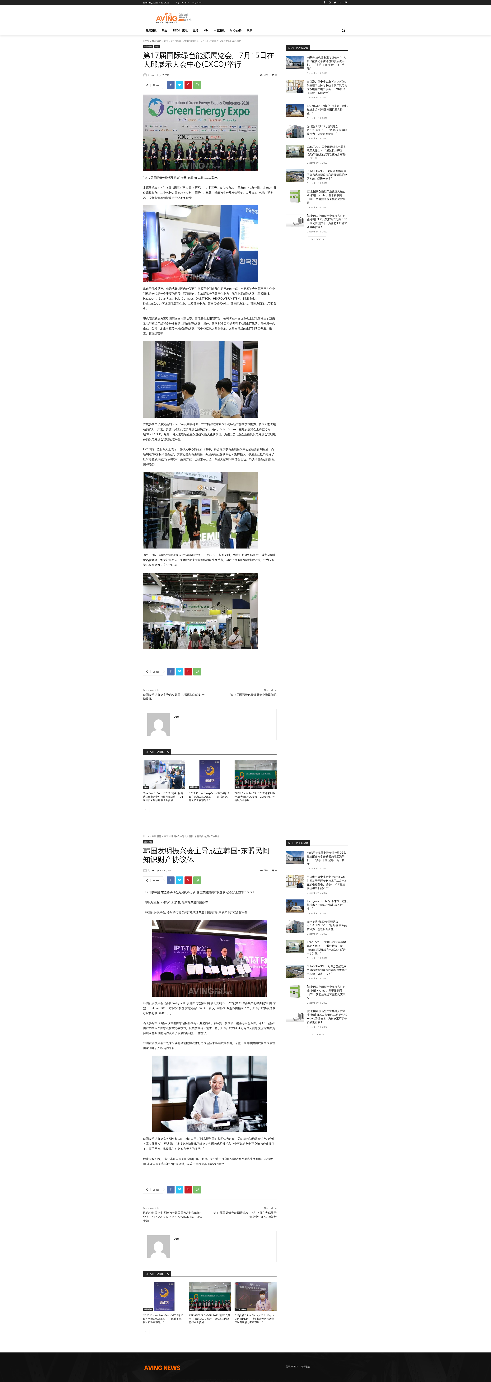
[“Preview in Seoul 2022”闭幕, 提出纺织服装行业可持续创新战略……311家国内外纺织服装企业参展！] (164, 774)
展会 (166, 41)
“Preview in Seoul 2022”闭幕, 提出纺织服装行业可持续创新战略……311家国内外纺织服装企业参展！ (164, 796)
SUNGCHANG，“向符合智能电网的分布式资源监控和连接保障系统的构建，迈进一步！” (327, 175)
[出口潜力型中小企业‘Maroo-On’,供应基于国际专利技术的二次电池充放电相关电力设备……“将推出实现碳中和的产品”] (295, 86)
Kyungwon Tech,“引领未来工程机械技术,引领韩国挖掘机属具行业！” (327, 110)
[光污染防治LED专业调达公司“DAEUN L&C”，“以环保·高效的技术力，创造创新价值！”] (295, 131)
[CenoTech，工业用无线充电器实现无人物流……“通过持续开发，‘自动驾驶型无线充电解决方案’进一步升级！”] (295, 151)
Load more (315, 239)
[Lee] (145, 75)
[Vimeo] (340, 3)
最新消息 (156, 41)
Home (146, 41)
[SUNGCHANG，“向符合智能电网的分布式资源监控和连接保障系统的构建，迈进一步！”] (295, 175)
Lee (153, 75)
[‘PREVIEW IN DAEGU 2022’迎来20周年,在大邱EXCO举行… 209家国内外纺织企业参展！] (256, 774)
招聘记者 (305, 1367)
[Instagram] (330, 3)
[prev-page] (145, 809)
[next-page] (151, 809)
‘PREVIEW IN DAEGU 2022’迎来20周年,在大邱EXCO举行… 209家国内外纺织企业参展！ (255, 796)
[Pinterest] (188, 85)
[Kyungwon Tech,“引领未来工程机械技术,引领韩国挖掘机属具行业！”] (295, 110)
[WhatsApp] (197, 85)
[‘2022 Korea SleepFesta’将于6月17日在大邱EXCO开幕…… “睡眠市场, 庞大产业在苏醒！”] (210, 774)
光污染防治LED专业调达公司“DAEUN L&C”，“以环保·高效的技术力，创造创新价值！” (327, 130)
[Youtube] (346, 3)
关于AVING (292, 1367)
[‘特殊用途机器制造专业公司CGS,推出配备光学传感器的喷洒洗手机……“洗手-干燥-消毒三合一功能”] (295, 62)
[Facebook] (324, 3)
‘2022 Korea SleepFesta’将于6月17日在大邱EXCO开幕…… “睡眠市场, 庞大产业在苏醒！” (209, 796)
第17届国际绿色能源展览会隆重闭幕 (253, 694)
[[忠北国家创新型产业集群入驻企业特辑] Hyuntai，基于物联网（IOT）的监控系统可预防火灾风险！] (295, 196)
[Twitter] (335, 3)
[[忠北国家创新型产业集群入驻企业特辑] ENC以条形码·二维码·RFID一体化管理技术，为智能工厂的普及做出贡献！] (295, 220)
